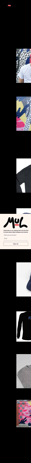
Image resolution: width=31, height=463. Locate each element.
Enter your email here (10, 235)
